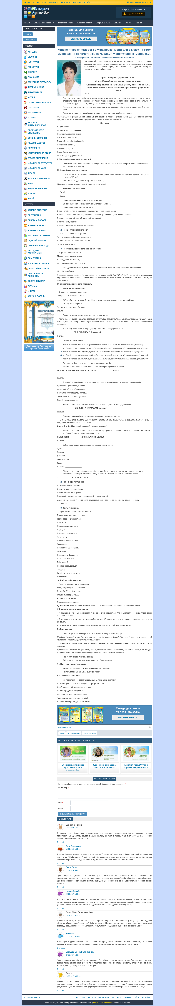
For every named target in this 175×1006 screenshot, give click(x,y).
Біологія (32, 57)
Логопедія (33, 107)
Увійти (147, 997)
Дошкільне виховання (44, 23)
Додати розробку (135, 14)
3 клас (62, 733)
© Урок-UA (31, 997)
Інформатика (35, 92)
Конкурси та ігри (37, 225)
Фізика (31, 173)
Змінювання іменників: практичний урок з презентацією (73, 767)
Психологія (34, 148)
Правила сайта (132, 997)
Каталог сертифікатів (48, 2)
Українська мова (73, 733)
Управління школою (39, 263)
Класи (27, 23)
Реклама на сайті (82, 2)
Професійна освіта (38, 268)
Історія (31, 97)
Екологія (32, 72)
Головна (30, 2)
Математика (34, 112)
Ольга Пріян (71, 867)
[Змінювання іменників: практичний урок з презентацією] (73, 753)
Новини (138, 23)
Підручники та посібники (35, 274)
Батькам (117, 23)
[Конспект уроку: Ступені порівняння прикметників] (136, 753)
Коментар (63, 788)
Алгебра (32, 52)
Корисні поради (36, 296)
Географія (33, 62)
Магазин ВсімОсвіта (140, 2)
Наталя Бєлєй (72, 891)
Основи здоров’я (37, 138)
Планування (35, 258)
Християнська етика (39, 153)
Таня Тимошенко (74, 846)
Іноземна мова (36, 87)
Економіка (33, 77)
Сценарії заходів (37, 240)
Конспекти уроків (89, 733)
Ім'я (60, 803)
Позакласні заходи (38, 245)
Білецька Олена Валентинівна (80, 952)
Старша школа (103, 23)
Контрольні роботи (38, 230)
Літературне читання (39, 102)
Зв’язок (66, 2)
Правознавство (36, 143)
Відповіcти (62, 842)
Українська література (40, 163)
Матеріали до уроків (39, 235)
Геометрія (33, 67)
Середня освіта (84, 23)
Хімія (30, 183)
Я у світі (32, 193)
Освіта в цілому (36, 281)
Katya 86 (70, 933)
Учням (128, 23)
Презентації (34, 215)
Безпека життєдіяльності (37, 124)
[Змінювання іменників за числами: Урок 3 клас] (104, 753)
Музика (32, 118)
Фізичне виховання (39, 178)
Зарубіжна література (40, 82)
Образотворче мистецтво (36, 131)
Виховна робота (37, 220)
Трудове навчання (38, 158)
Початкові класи (65, 23)
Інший (31, 198)
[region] (128, 36)
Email (61, 808)
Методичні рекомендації (35, 251)
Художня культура (38, 188)
